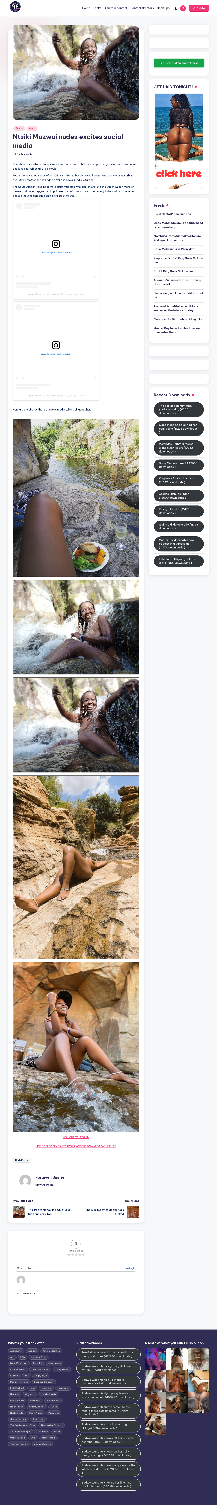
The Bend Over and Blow (22, 1425)
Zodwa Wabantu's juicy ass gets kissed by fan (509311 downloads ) (107, 1368)
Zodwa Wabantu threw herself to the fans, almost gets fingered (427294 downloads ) (106, 1410)
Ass (12, 1357)
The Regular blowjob (20, 1431)
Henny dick (46, 1388)
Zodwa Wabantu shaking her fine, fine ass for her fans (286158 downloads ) (106, 1484)
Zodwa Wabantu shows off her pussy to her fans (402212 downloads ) (108, 1440)
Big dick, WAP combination (172, 214)
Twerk (57, 1431)
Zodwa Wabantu (42, 1444)
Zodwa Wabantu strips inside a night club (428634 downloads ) (106, 1426)
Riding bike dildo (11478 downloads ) (174, 511)
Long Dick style (48, 1394)
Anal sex (32, 1351)
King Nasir (30, 1394)
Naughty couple (37, 1406)
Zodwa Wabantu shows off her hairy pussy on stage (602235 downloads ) (106, 1453)
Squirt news (38, 1419)
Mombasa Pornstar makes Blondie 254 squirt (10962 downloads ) (176, 447)
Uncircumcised (17, 1437)
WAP (33, 1437)
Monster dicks (54, 1400)
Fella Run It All (17, 1388)
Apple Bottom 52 (51, 1351)
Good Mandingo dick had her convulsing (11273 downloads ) (178, 428)
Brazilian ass (54, 1363)
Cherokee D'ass (18, 1369)
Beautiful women (18, 1363)
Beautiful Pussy (39, 1357)
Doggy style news (19, 1382)
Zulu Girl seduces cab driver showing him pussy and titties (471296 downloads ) (108, 1354)
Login (132, 1268)
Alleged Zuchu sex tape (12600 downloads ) (174, 495)
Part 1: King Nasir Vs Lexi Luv (173, 271)
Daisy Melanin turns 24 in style (174, 249)
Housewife (63, 1388)
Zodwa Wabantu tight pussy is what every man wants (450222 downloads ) (108, 1395)
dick (26, 1375)
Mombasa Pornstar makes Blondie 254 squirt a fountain (177, 238)
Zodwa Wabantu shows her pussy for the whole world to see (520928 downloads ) (108, 1469)
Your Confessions (19, 1444)
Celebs (19, 128)
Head (32, 1388)
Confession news (40, 1369)
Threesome (42, 1431)
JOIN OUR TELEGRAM (76, 1137)
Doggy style (41, 1375)
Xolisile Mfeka (48, 1437)
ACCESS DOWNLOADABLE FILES (96, 1146)
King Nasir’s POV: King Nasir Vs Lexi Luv (178, 260)
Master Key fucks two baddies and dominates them (178, 330)
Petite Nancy (35, 1413)
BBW (22, 1357)
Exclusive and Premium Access (179, 63)
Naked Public (16, 1406)
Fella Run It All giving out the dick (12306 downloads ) (177, 561)
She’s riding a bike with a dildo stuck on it (179, 295)
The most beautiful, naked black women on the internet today (176, 308)
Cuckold (14, 1375)
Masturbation (17, 1400)
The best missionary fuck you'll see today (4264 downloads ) (175, 409)
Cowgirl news (61, 1369)
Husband (14, 1394)
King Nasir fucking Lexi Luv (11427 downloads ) (176, 480)
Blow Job (37, 1363)
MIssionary (35, 1400)
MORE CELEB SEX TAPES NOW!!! (55, 1146)
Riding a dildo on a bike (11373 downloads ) (178, 526)
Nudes (54, 1406)
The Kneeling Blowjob (51, 1425)
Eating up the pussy (44, 1382)
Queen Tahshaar (18, 1419)
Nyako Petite (16, 1413)
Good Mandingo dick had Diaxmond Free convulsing (178, 225)
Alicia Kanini (16, 1351)
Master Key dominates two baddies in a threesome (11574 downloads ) (176, 543)
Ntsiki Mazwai (22, 1160)
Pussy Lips (53, 1413)
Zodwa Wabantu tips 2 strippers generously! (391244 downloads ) (104, 1381)
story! (32, 128)
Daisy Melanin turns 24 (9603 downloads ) (178, 465)
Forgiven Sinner (49, 1177)
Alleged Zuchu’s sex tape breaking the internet (177, 282)
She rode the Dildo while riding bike (178, 319)
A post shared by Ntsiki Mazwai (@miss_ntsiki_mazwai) (56, 294)
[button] (199, 8)
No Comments (24, 154)
